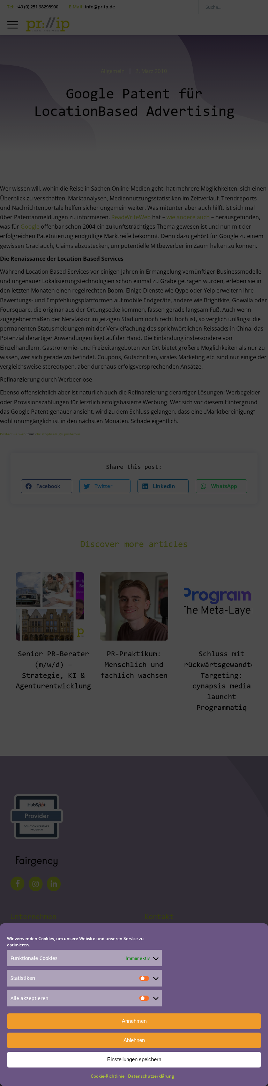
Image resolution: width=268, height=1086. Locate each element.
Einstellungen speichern (134, 1059)
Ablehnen (134, 1040)
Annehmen (134, 1021)
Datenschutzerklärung (151, 1076)
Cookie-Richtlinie (108, 1076)
